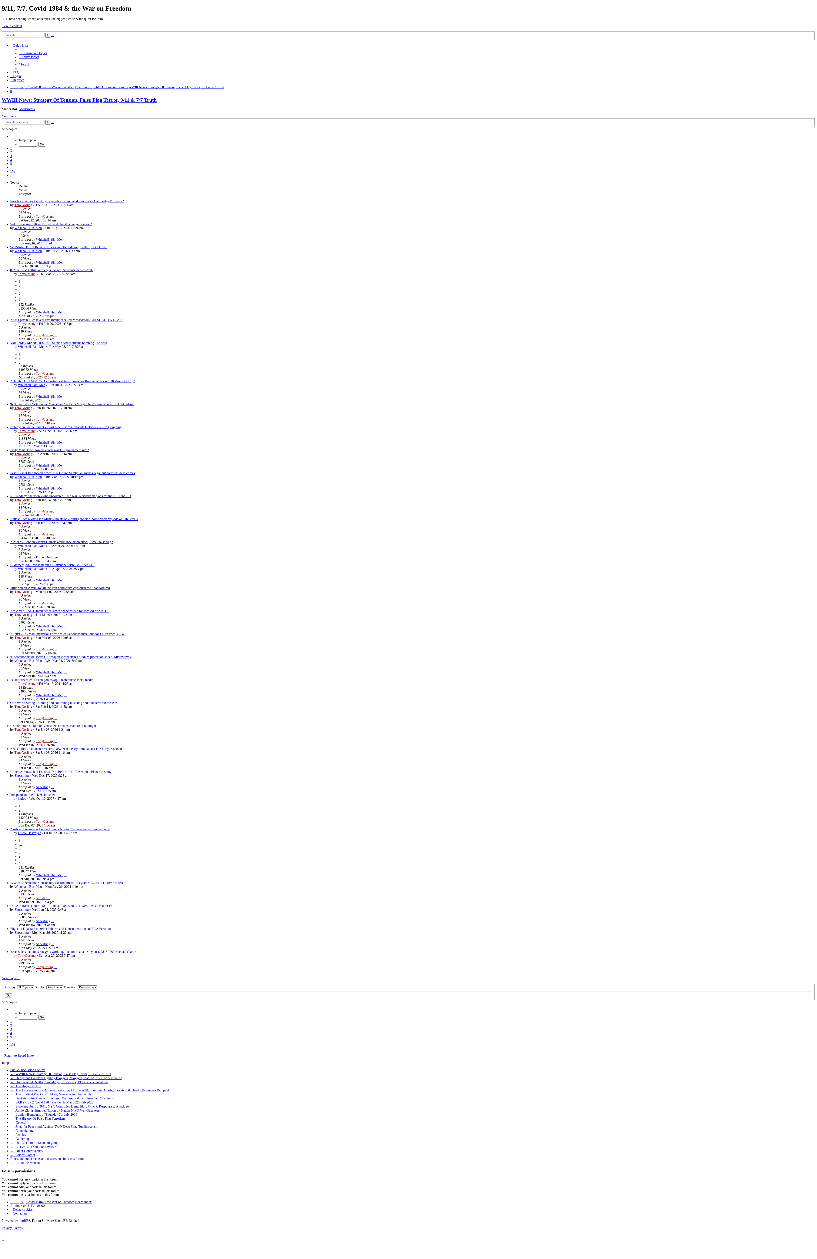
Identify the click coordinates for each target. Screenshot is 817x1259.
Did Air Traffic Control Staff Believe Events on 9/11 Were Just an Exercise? (61, 906)
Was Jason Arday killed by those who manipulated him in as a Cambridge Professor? (67, 201)
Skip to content (12, 26)
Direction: (71, 987)
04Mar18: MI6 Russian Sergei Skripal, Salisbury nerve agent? (51, 270)
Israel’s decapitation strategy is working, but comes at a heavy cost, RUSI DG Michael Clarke (73, 952)
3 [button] (11, 156)
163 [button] (12, 171)
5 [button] (11, 164)
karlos (22, 798)
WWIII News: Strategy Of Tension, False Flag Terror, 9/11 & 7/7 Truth (79, 100)
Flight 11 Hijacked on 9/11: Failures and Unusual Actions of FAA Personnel (61, 929)
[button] (11, 136)
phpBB (24, 1220)
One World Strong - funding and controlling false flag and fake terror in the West (64, 703)
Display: (11, 987)
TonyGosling (23, 205)
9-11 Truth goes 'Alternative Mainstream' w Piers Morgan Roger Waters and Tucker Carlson (72, 404)
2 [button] (11, 152)
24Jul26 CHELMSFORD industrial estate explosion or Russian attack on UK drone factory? (72, 381)
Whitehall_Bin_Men (28, 228)
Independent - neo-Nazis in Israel (32, 795)
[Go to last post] (55, 216)
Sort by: (40, 987)
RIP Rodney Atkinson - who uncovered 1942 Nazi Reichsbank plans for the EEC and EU (70, 496)
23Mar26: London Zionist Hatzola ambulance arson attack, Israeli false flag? (61, 542)
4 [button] (11, 160)
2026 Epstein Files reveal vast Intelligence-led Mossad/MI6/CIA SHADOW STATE (66, 320)
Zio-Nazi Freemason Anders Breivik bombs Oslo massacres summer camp (60, 829)
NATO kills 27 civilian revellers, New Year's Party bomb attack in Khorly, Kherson (66, 749)
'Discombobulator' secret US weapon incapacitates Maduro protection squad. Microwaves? (71, 657)
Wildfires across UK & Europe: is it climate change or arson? (51, 224)
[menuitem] (33, 53)
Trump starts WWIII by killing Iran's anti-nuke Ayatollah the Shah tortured (60, 588)
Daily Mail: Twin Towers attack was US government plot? (49, 450)
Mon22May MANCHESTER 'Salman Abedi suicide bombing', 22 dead (58, 343)
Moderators (27, 109)
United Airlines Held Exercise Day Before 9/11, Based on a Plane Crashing (60, 772)
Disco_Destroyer (47, 557)
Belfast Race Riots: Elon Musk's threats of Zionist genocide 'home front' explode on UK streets (74, 519)
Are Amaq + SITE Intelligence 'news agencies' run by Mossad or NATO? (59, 611)
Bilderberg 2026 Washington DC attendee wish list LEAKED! (52, 565)
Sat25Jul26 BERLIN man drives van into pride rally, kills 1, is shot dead (58, 247)
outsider (41, 898)
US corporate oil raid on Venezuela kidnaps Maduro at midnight (53, 726)
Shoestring (21, 775)
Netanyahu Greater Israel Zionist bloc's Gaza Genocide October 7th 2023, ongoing (65, 427)
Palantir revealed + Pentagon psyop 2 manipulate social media (51, 680)
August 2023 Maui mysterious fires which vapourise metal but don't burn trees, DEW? (68, 634)
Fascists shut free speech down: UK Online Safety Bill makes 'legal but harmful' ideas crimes (72, 473)
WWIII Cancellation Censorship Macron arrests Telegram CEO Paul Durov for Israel (67, 883)
